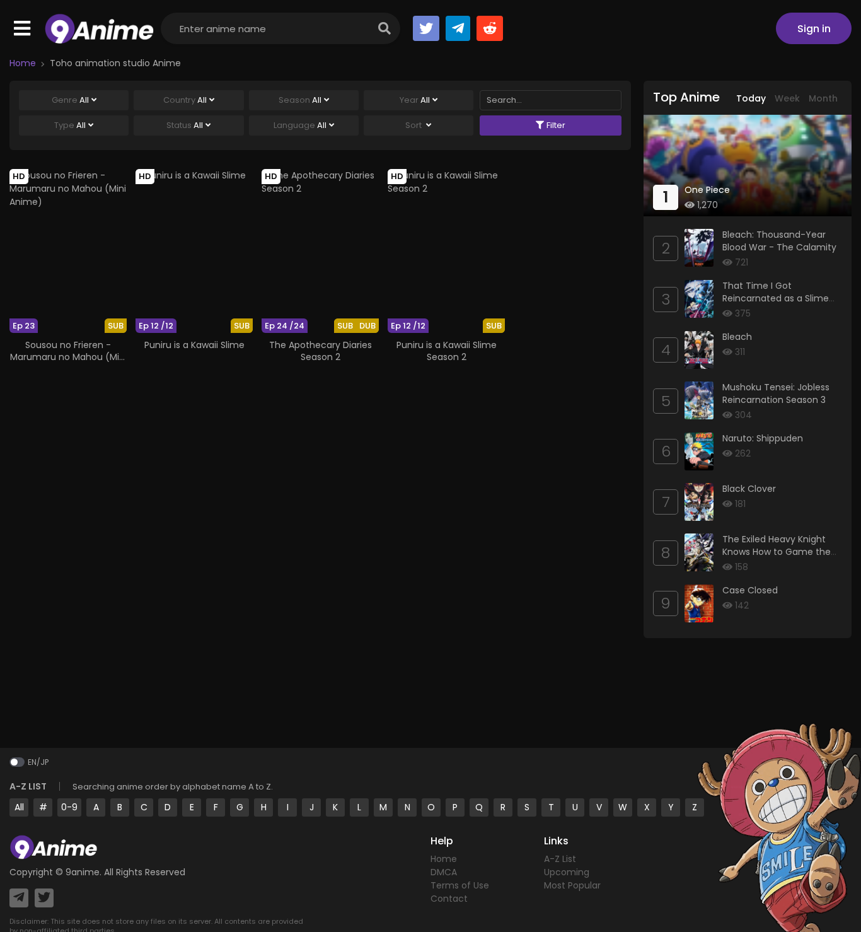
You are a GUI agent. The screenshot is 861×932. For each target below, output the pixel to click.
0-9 (69, 807)
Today (751, 98)
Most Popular (572, 885)
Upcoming (566, 872)
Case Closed (750, 590)
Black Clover (749, 488)
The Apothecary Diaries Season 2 (320, 351)
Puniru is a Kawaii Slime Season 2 (446, 351)
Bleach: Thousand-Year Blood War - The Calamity (779, 240)
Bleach (737, 336)
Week (787, 98)
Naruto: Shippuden (762, 438)
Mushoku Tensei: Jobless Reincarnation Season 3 (775, 393)
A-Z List (560, 859)
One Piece (707, 189)
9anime (83, 872)
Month (823, 98)
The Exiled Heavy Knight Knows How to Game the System (776, 551)
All (19, 807)
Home (22, 63)
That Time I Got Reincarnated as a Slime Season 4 (775, 298)
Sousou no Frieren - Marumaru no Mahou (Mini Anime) (68, 356)
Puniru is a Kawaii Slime (194, 345)
